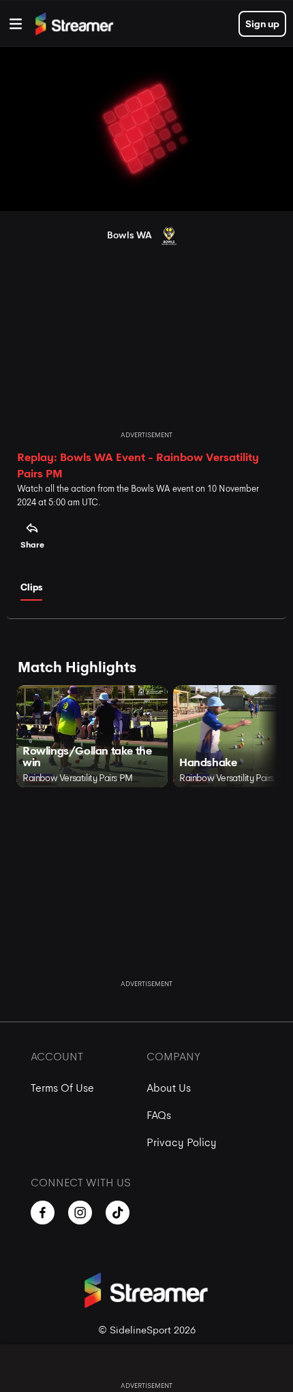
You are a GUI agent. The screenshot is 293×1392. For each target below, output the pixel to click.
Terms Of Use (62, 1088)
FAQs (158, 1115)
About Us (168, 1088)
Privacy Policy (181, 1142)
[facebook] (43, 1212)
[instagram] (80, 1212)
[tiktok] (117, 1212)
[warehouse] (16, 23)
